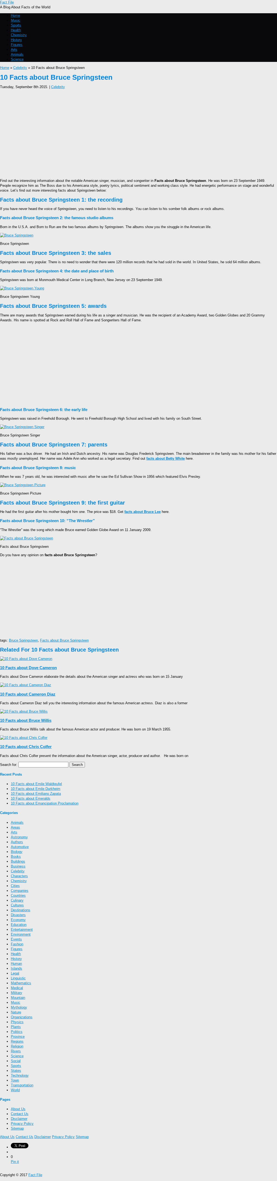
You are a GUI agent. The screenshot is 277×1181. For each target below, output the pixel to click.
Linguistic (18, 978)
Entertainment (22, 930)
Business (18, 866)
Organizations (21, 1017)
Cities (15, 886)
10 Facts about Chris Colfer (26, 746)
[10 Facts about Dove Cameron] (26, 659)
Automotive (20, 847)
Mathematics (21, 983)
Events (16, 939)
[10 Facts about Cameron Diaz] (25, 685)
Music (15, 20)
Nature (16, 1012)
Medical (17, 988)
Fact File (7, 2)
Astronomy (19, 837)
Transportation (22, 1085)
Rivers (16, 1051)
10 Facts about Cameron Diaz (27, 694)
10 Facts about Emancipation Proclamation (44, 803)
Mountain (18, 998)
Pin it (15, 1162)
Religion (17, 1046)
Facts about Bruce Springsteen (64, 640)
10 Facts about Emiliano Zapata (36, 794)
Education (19, 925)
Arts (14, 50)
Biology (16, 852)
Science (17, 59)
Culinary (17, 900)
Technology (20, 1075)
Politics (16, 1032)
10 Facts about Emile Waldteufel (36, 784)
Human (16, 964)
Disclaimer (19, 1119)
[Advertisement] (138, 132)
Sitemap (17, 1128)
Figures (16, 45)
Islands (16, 968)
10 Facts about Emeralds (30, 798)
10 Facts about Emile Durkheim (35, 789)
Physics (17, 1022)
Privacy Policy (22, 1124)
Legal (15, 973)
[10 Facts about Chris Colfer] (23, 738)
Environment (21, 934)
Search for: (8, 765)
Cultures (17, 905)
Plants (16, 1027)
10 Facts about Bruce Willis (25, 720)
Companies (19, 891)
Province (18, 1037)
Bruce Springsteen (23, 640)
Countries (18, 895)
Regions (17, 1041)
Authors (17, 842)
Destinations (20, 910)
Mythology (19, 1007)
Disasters (18, 915)
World (15, 1090)
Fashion (17, 944)
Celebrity (20, 68)
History (16, 40)
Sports (16, 25)
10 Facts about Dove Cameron (28, 667)
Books (16, 857)
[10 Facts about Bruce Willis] (24, 711)
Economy (18, 920)
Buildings (18, 861)
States (16, 1071)
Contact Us (19, 1114)
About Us (18, 1109)
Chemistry (19, 35)
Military (16, 993)
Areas (15, 827)
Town (15, 1080)
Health (16, 30)
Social (16, 1061)
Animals (17, 54)
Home (15, 16)
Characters (19, 876)
